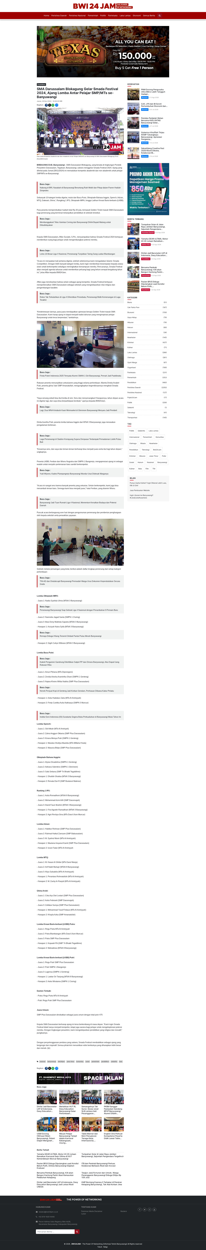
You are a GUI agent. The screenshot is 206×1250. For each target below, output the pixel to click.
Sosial (131, 451)
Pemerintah (93, 15)
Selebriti (130, 396)
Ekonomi (137, 15)
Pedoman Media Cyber (87, 1201)
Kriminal (130, 331)
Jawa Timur (153, 444)
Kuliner (130, 336)
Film (147, 457)
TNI (153, 457)
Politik (103, 15)
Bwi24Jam (157, 438)
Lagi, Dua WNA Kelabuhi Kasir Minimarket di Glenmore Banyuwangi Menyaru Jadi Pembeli (78, 399)
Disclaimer (98, 1200)
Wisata (143, 432)
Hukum (130, 316)
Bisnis (129, 291)
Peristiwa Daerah (59, 15)
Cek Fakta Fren (133, 296)
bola (120, 1050)
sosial (87, 1050)
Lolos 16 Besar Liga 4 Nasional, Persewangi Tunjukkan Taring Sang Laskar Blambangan (77, 242)
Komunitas (160, 425)
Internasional (132, 321)
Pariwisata (112, 15)
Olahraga (131, 346)
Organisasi (131, 356)
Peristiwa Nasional (77, 15)
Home (46, 15)
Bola (140, 457)
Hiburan (130, 311)
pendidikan (105, 1050)
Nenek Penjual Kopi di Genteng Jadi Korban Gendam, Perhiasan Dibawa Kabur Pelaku (77, 679)
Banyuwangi (162, 451)
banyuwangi (52, 1050)
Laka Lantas (125, 15)
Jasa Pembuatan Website (140, 479)
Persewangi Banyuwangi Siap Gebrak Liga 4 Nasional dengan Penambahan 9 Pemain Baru (79, 598)
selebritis (114, 1050)
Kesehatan (145, 278)
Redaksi (124, 1200)
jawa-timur (70, 1050)
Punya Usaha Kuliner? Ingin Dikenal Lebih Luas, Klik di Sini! (148, 472)
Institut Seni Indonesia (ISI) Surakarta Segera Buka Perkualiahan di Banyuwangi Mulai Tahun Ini (80, 705)
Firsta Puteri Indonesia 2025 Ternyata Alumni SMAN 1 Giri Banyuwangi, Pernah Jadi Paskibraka (80, 364)
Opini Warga (132, 351)
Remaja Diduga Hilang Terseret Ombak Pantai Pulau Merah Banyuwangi (70, 624)
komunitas (79, 1050)
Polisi (164, 444)
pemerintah (95, 1050)
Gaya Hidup (132, 306)
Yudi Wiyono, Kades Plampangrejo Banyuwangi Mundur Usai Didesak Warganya (74, 462)
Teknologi (131, 401)
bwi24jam (61, 1050)
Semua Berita (149, 15)
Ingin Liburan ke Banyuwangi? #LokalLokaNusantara (141, 485)
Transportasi (132, 406)
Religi (105, 1235)
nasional (42, 1050)
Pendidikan (41, 73)
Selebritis (141, 419)
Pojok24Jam (132, 386)
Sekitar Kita (146, 233)
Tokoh (99, 1235)
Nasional (150, 451)
